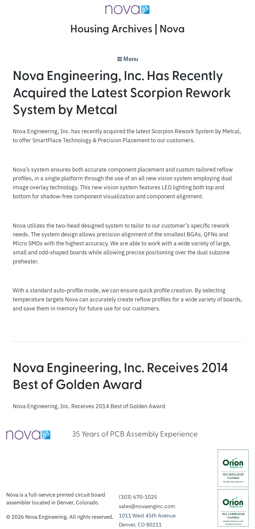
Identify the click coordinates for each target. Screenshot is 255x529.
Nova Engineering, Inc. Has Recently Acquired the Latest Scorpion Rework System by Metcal (122, 93)
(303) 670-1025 (138, 496)
